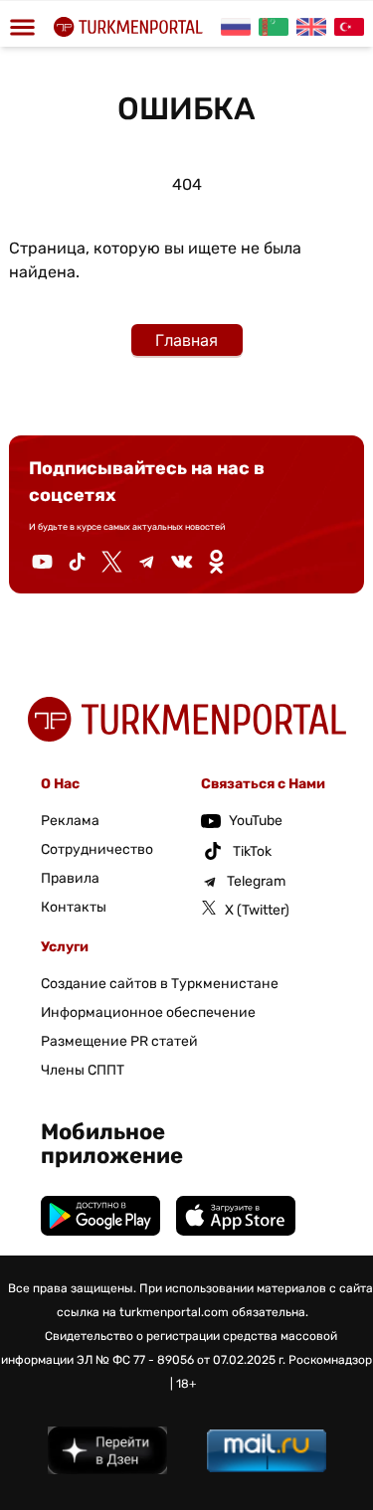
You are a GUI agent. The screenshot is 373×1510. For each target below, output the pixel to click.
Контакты (73, 907)
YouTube (255, 820)
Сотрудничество (97, 849)
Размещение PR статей (119, 1041)
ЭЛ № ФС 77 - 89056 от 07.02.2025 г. (181, 1360)
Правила (70, 878)
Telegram (256, 881)
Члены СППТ (82, 1070)
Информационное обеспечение (148, 1012)
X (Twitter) (257, 910)
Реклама (70, 820)
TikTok (252, 851)
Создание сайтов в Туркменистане (160, 983)
